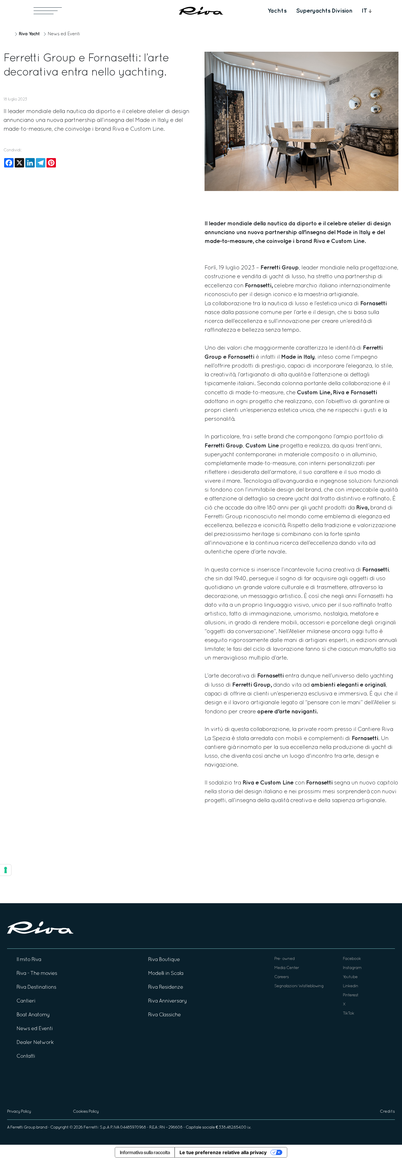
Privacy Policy (19, 1112)
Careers (281, 977)
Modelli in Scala (165, 973)
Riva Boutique (164, 959)
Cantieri (25, 1001)
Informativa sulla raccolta (145, 1152)
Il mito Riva (28, 959)
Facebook (352, 959)
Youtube (350, 977)
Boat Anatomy (33, 1015)
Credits (387, 1112)
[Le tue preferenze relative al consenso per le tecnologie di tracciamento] (5, 870)
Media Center (286, 968)
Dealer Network (35, 1042)
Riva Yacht (29, 34)
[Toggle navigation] (47, 10)
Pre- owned (284, 959)
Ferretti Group (22, 1127)
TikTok (348, 1013)
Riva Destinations (36, 987)
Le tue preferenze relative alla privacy (223, 1152)
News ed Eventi (64, 34)
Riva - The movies (36, 973)
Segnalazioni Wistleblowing (298, 986)
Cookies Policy (86, 1112)
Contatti (25, 1056)
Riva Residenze (165, 987)
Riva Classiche (164, 1015)
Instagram (352, 968)
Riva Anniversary (167, 1001)
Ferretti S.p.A (96, 1127)
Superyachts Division (324, 11)
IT (364, 11)
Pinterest (350, 995)
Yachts (277, 11)
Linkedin (350, 986)
